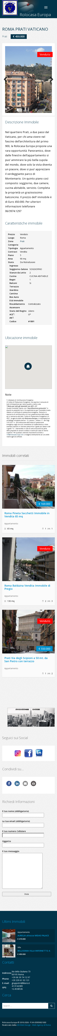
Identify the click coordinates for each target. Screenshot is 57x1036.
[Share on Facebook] (9, 785)
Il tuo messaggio (10, 851)
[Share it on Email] (25, 785)
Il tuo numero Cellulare (14, 831)
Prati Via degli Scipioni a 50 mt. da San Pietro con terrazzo (26, 659)
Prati (4, 36)
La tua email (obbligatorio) (16, 821)
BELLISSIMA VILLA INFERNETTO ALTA (36, 950)
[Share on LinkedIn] (17, 785)
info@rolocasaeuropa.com (15, 435)
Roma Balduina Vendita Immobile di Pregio (27, 587)
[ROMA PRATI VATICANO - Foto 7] (28, 82)
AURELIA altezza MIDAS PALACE (33, 935)
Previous (7, 80)
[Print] (33, 785)
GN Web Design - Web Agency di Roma (34, 1025)
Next (50, 80)
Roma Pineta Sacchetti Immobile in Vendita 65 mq (26, 514)
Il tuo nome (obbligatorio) (15, 811)
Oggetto (6, 841)
